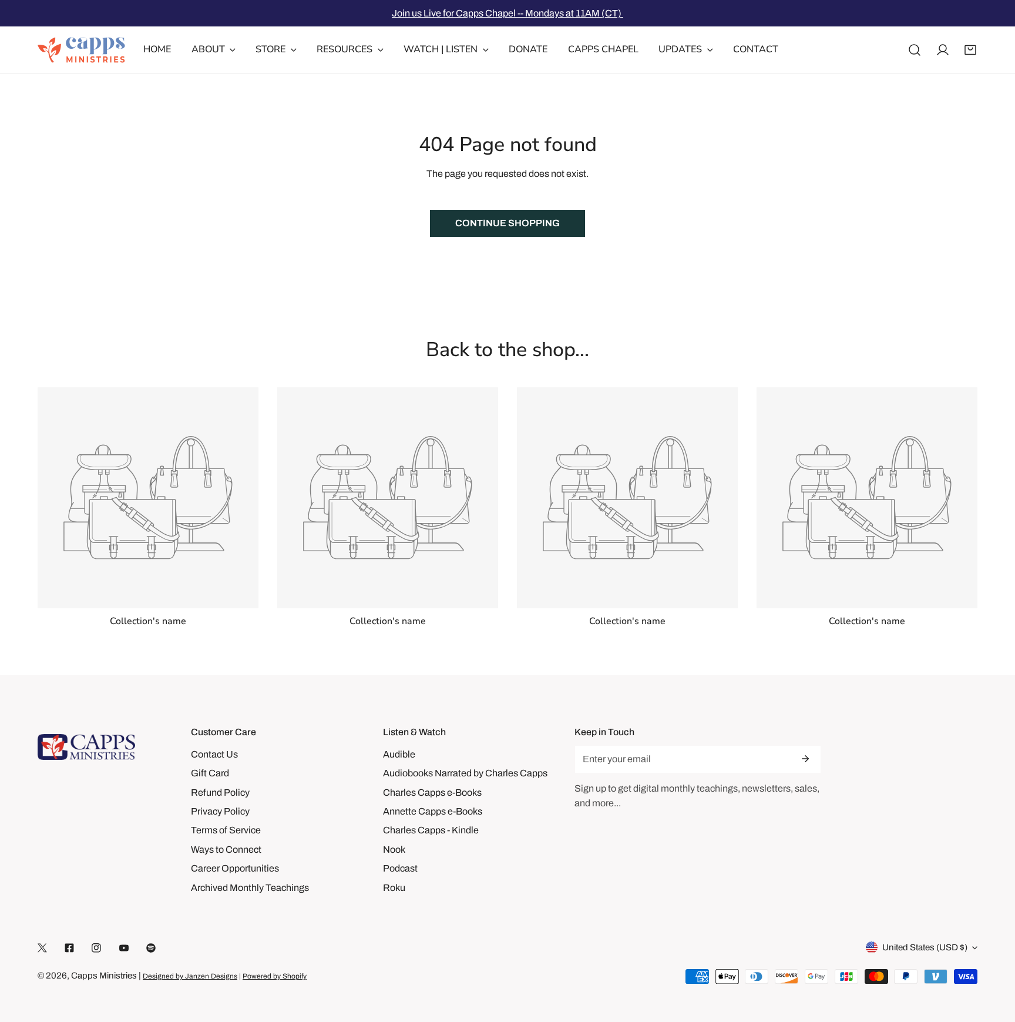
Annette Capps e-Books (432, 811)
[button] (970, 50)
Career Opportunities (235, 868)
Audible (399, 754)
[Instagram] (96, 948)
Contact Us (214, 754)
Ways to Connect (226, 850)
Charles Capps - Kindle (431, 830)
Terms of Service (226, 830)
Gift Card (210, 773)
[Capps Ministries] (82, 50)
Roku (394, 888)
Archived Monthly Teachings (250, 888)
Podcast (400, 868)
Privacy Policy (220, 811)
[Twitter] (42, 948)
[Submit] (805, 758)
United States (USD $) (924, 947)
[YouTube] (123, 948)
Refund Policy (220, 793)
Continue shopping (507, 223)
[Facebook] (69, 948)
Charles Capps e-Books (432, 793)
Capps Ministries (104, 975)
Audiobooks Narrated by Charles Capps (465, 773)
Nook (394, 850)
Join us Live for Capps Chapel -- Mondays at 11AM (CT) (507, 13)
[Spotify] (150, 948)
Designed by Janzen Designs (190, 976)
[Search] (914, 50)
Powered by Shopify (275, 976)
